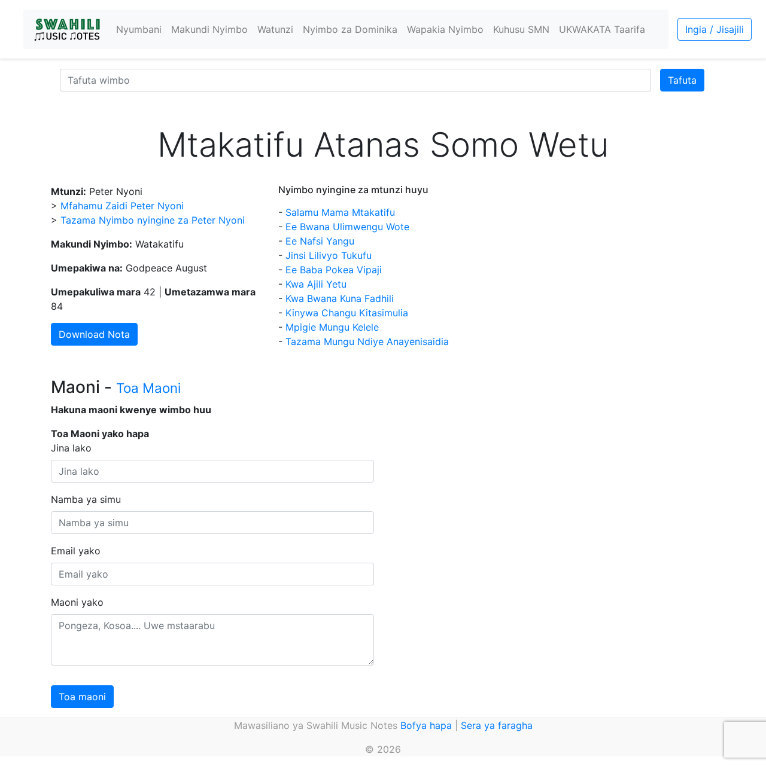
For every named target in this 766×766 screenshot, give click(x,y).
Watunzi (275, 29)
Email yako (76, 551)
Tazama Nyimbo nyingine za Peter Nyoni (152, 220)
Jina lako (71, 448)
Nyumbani (139, 29)
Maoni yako (77, 602)
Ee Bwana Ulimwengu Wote (347, 227)
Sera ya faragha (497, 725)
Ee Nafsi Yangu (319, 241)
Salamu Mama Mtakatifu (340, 212)
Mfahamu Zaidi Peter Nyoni (122, 206)
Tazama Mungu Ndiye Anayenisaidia (367, 341)
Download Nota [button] (94, 334)
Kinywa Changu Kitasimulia (346, 313)
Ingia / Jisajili (714, 29)
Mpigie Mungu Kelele (332, 327)
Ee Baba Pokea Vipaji (333, 270)
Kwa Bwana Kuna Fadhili (339, 298)
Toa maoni (82, 697)
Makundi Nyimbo (209, 29)
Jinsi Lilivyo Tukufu (328, 255)
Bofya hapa (426, 725)
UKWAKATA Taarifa (602, 29)
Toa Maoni (148, 388)
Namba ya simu (86, 499)
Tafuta (682, 80)
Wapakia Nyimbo (445, 29)
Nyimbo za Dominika (350, 29)
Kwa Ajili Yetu (315, 284)
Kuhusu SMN (521, 29)
